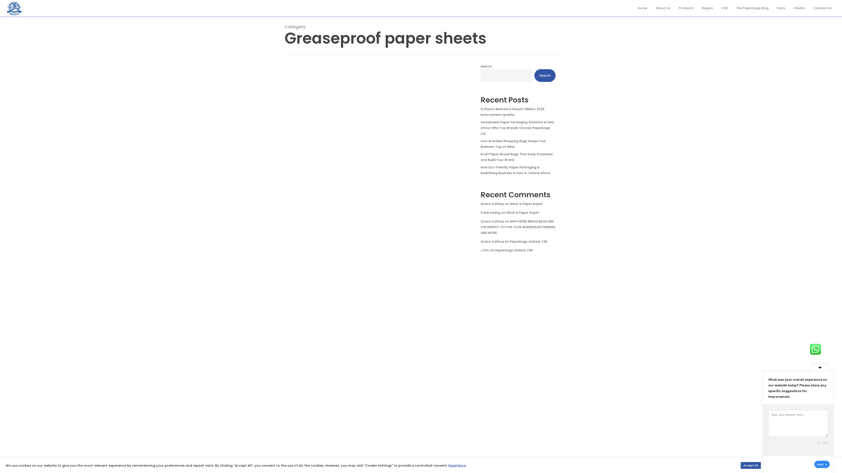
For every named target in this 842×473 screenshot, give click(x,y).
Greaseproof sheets (415, 293)
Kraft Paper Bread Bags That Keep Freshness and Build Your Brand (517, 157)
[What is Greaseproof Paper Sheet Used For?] (376, 201)
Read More (457, 466)
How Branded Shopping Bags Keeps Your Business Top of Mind (513, 144)
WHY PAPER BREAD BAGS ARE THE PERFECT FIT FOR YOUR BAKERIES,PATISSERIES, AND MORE (518, 227)
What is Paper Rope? (526, 204)
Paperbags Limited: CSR (528, 241)
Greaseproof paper (335, 293)
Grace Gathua (492, 204)
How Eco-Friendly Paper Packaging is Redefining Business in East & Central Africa (515, 170)
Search (486, 66)
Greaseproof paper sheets (375, 293)
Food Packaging (304, 293)
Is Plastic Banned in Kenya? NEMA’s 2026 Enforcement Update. (512, 112)
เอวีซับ (485, 250)
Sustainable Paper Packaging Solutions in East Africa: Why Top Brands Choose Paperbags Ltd (517, 128)
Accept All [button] (750, 465)
